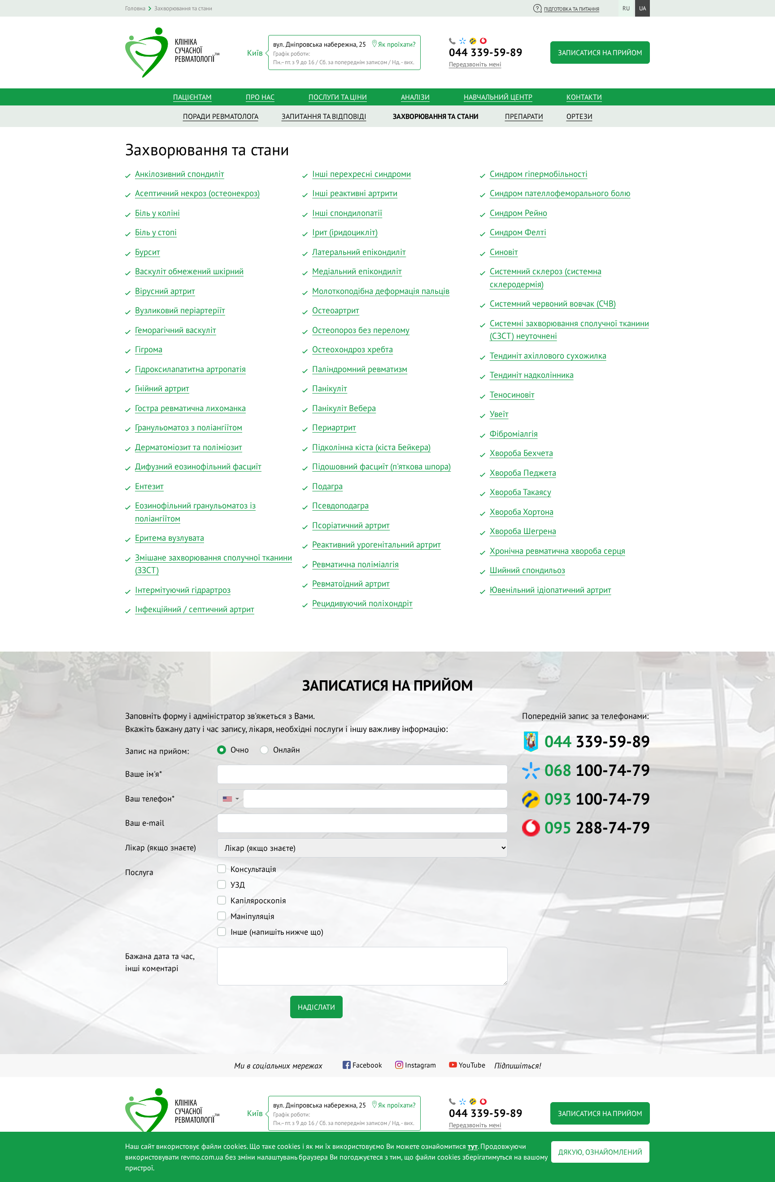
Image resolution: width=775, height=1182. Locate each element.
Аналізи (415, 96)
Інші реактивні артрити (354, 193)
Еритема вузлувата (169, 537)
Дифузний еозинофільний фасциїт (198, 466)
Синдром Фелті (518, 232)
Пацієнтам (192, 96)
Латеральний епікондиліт (359, 251)
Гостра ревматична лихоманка (190, 408)
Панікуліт (329, 388)
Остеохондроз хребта (352, 349)
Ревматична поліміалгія (355, 564)
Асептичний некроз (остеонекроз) (197, 193)
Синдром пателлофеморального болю (560, 193)
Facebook (367, 1064)
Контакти (584, 96)
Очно (240, 749)
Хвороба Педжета (523, 472)
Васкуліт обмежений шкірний (189, 271)
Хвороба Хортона (521, 511)
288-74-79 (597, 827)
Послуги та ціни (338, 96)
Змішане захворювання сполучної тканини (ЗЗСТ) (213, 564)
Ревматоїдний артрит (351, 583)
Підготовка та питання (571, 9)
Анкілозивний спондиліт (179, 173)
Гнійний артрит (162, 388)
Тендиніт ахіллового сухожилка (548, 355)
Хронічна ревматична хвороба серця (557, 550)
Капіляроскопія (258, 900)
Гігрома (148, 349)
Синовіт (504, 251)
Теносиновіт (512, 394)
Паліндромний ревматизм (359, 368)
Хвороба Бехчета (521, 452)
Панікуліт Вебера (344, 408)
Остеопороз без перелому (360, 329)
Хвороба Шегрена (523, 530)
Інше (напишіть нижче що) (277, 932)
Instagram (420, 1064)
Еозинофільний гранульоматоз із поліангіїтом (195, 512)
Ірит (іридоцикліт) (345, 232)
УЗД (238, 885)
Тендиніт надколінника (532, 374)
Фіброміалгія (514, 433)
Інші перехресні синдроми (361, 173)
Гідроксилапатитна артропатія (190, 368)
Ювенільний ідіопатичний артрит (550, 589)
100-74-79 (597, 769)
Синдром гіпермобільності (539, 173)
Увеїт (499, 413)
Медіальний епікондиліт (357, 271)
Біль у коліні (157, 212)
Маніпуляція (252, 916)
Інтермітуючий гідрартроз (183, 589)
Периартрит (334, 427)
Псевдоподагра (340, 505)
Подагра (327, 486)
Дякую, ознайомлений (600, 1151)
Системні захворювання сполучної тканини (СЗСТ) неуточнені (569, 329)
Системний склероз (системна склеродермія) (545, 277)
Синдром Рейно (518, 212)
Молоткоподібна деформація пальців (380, 290)
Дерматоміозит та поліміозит (188, 447)
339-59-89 (485, 52)
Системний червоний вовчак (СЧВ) (553, 303)
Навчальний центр (498, 96)
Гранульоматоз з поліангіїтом (188, 427)
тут (473, 1146)
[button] (231, 799)
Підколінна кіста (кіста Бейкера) (371, 447)
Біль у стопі (156, 232)
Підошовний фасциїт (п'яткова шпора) (381, 466)
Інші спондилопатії (347, 212)
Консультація (253, 869)
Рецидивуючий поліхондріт (362, 603)
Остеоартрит (335, 310)
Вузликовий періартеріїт (180, 310)
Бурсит (147, 251)
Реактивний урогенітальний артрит (376, 544)
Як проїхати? (397, 44)
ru (626, 8)
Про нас (260, 96)
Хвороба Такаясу (520, 491)
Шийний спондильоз (527, 570)
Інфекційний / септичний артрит (194, 609)
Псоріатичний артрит (351, 525)
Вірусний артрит (165, 290)
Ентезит (149, 486)
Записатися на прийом (600, 52)
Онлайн (286, 749)
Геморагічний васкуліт (175, 329)
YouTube (472, 1064)
